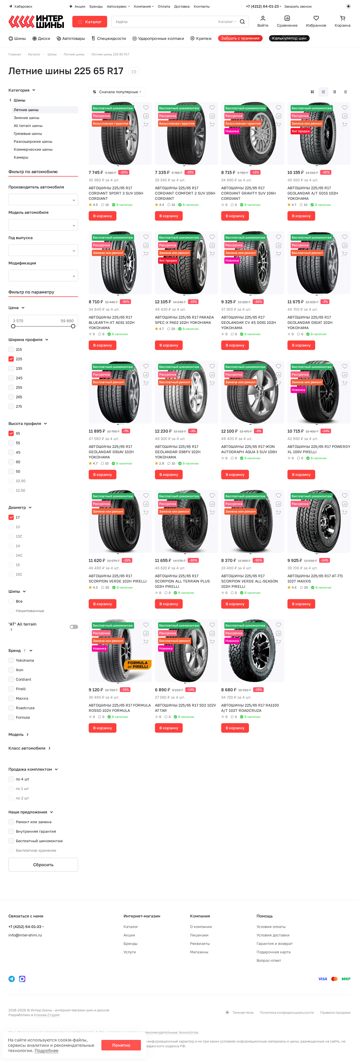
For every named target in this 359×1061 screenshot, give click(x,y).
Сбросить (43, 864)
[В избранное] (146, 107)
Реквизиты (200, 943)
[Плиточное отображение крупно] (312, 92)
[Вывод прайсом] (346, 92)
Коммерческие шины (33, 149)
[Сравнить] (146, 116)
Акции (129, 935)
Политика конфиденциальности (287, 1012)
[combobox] (43, 199)
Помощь (265, 915)
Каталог (131, 926)
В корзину (102, 216)
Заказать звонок (298, 6)
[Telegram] (11, 979)
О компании (201, 926)
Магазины (199, 952)
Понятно (121, 1045)
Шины (19, 100)
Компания (200, 915)
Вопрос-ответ (269, 960)
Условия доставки (273, 935)
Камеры (21, 157)
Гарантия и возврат (275, 943)
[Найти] (242, 22)
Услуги (130, 952)
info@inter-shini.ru (25, 935)
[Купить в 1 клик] (146, 124)
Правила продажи (335, 1012)
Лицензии (199, 935)
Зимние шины (26, 117)
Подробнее (46, 1050)
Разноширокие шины (33, 141)
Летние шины (26, 109)
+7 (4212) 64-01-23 (262, 6)
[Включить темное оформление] (348, 6)
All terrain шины (28, 125)
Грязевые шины (28, 133)
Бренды (131, 943)
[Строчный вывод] (334, 92)
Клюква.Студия (46, 1015)
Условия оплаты (271, 926)
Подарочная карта (274, 952)
